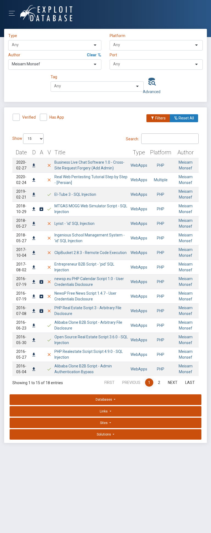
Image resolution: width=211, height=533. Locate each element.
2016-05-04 (21, 369)
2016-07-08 (21, 311)
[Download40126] (33, 297)
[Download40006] (33, 326)
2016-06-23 (21, 325)
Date (21, 152)
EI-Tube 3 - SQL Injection (75, 194)
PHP (160, 165)
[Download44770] (33, 238)
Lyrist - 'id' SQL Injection (74, 223)
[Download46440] (33, 195)
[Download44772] (33, 224)
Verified (29, 117)
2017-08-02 (21, 267)
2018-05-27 (21, 223)
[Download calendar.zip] (41, 282)
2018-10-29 (21, 209)
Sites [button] (104, 423)
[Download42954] (33, 253)
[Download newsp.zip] (41, 297)
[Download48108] (33, 180)
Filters (160, 118)
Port (113, 55)
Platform (117, 36)
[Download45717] (33, 209)
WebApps (139, 165)
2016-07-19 (21, 282)
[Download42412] (33, 268)
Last (190, 382)
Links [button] (104, 411)
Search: (132, 138)
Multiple (161, 180)
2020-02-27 (21, 165)
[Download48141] (33, 166)
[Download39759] (33, 369)
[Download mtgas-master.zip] (41, 209)
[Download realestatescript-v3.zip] (41, 311)
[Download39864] (33, 355)
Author (14, 55)
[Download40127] (33, 282)
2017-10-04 (21, 252)
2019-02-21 (21, 194)
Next (172, 382)
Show (17, 138)
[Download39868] (33, 340)
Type (13, 36)
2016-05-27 (21, 354)
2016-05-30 (21, 340)
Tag (54, 77)
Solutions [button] (104, 434)
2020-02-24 (21, 180)
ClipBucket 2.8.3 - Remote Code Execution (90, 252)
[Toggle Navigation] (14, 13)
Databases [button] (104, 399)
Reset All (186, 118)
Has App (56, 117)
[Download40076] (33, 311)
